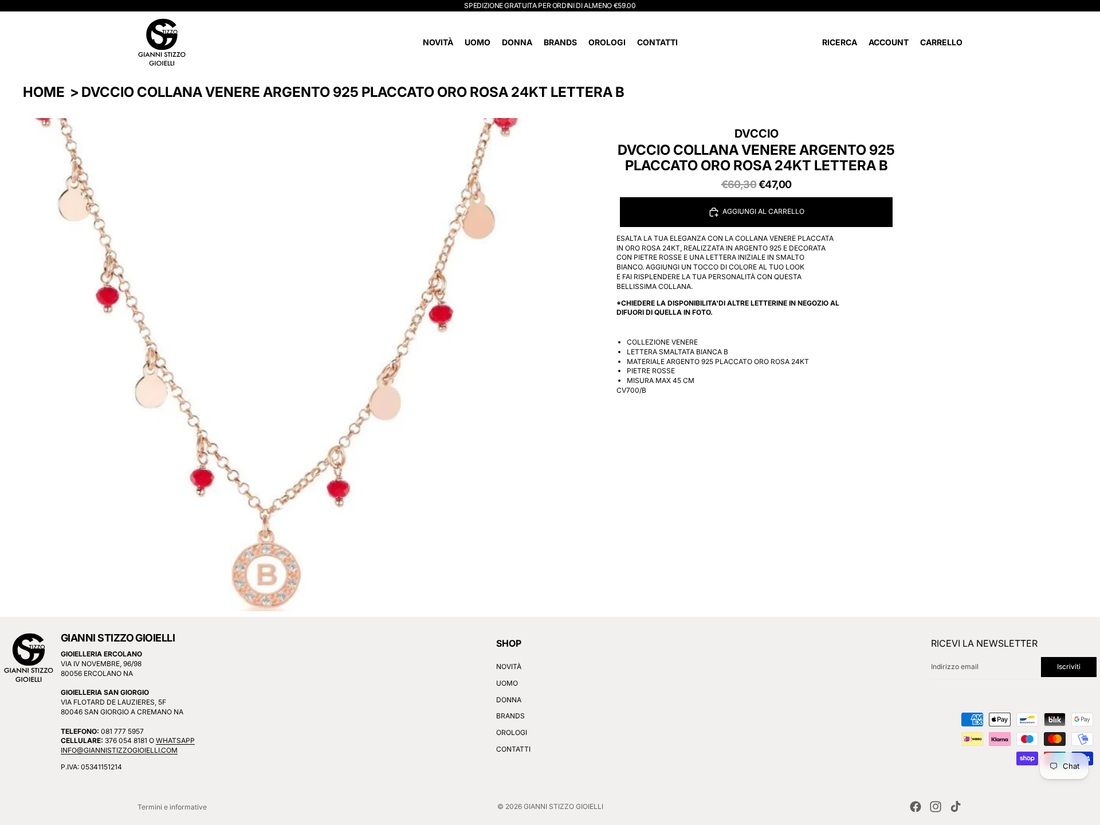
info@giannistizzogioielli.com (119, 750)
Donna (508, 699)
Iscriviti (1069, 666)
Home (44, 92)
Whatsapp (175, 741)
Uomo (507, 683)
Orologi (511, 732)
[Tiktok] (955, 807)
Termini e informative (172, 807)
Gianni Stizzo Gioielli (563, 806)
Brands (510, 716)
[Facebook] (915, 807)
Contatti (513, 749)
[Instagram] (935, 807)
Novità (508, 666)
